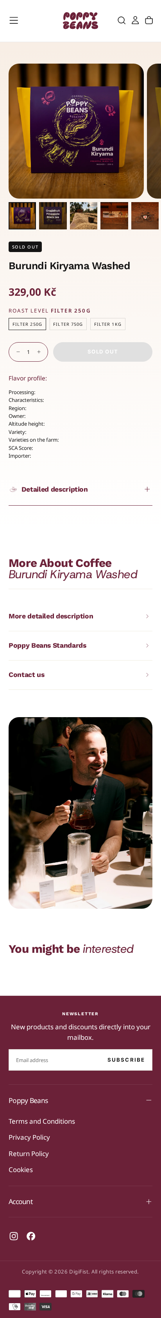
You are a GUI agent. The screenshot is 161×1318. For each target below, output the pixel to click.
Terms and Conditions (42, 1121)
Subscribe (126, 1060)
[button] (14, 20)
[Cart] (149, 20)
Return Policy (29, 1153)
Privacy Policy (29, 1137)
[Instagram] (14, 1236)
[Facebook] (31, 1236)
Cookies (21, 1169)
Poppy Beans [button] (28, 1100)
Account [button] (20, 1201)
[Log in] (135, 20)
